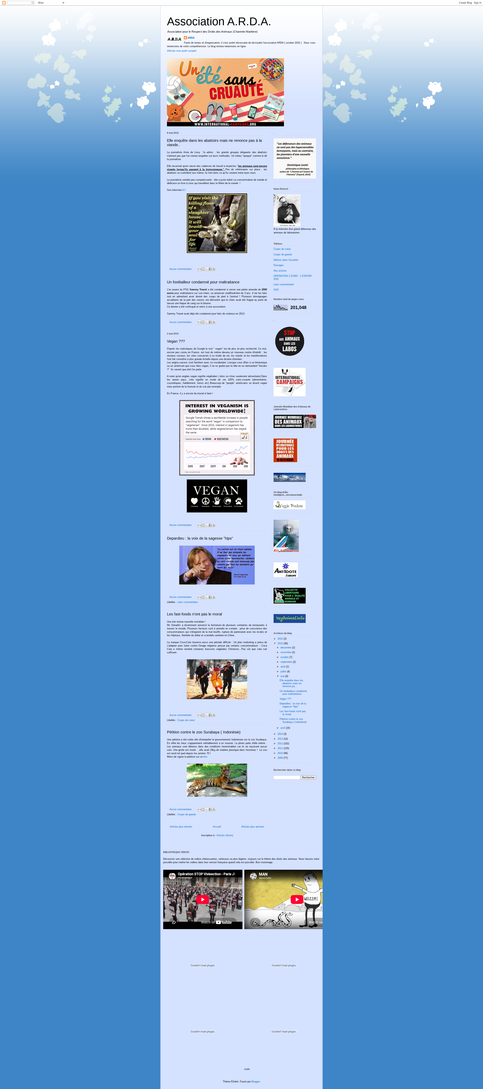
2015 (281, 643)
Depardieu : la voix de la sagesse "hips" (200, 538)
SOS (276, 289)
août (283, 666)
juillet (284, 671)
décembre (286, 647)
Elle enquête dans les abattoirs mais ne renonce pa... (291, 683)
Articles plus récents (181, 826)
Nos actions (280, 270)
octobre (285, 657)
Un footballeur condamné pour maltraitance (203, 282)
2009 (281, 757)
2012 (281, 743)
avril (283, 727)
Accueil (217, 826)
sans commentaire (188, 602)
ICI (184, 190)
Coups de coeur (186, 720)
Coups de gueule (187, 814)
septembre (287, 661)
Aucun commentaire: (181, 269)
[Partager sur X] (206, 269)
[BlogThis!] (203, 269)
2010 (281, 753)
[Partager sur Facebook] (210, 269)
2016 (281, 638)
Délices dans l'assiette (286, 259)
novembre (286, 652)
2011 (281, 748)
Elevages (279, 265)
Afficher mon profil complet (181, 50)
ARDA (191, 37)
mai (283, 676)
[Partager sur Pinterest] (214, 269)
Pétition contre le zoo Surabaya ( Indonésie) (204, 732)
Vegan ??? (176, 341)
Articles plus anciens (252, 826)
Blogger (255, 1081)
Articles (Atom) (225, 835)
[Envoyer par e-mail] (199, 269)
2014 (281, 733)
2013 (281, 738)
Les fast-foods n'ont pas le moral (194, 614)
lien (205, 756)
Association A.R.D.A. (219, 21)
